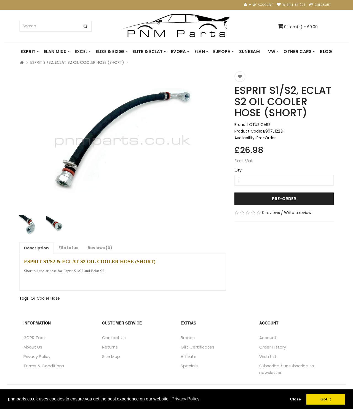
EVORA (178, 51)
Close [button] (295, 399)
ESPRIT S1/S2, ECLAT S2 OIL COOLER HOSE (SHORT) (77, 62)
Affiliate (189, 356)
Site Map (111, 356)
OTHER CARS (298, 51)
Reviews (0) (100, 247)
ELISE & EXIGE (110, 51)
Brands (188, 338)
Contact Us (114, 338)
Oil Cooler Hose (45, 298)
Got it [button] (325, 399)
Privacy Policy (36, 356)
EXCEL (81, 51)
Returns (110, 347)
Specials (189, 366)
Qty (238, 170)
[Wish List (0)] (279, 5)
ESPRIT (28, 51)
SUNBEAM (249, 51)
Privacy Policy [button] (185, 399)
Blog (326, 51)
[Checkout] (311, 5)
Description (36, 248)
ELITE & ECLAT (148, 51)
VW (272, 51)
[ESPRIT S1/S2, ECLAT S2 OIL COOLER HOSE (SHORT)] (122, 140)
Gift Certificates (197, 347)
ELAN (199, 51)
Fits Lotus (68, 247)
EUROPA (222, 51)
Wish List (268, 356)
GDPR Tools (35, 338)
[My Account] (247, 5)
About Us (32, 347)
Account (268, 338)
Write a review (297, 212)
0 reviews (271, 212)
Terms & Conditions (43, 366)
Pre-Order (284, 199)
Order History (272, 347)
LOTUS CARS (259, 124)
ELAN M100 (55, 51)
